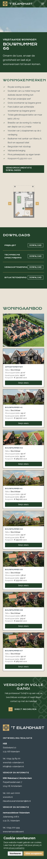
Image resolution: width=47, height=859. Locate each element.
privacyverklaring (16, 848)
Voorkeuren (15, 853)
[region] (23, 201)
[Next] (37, 203)
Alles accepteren (33, 853)
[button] (42, 3)
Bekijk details (23, 383)
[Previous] (9, 203)
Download (35, 245)
